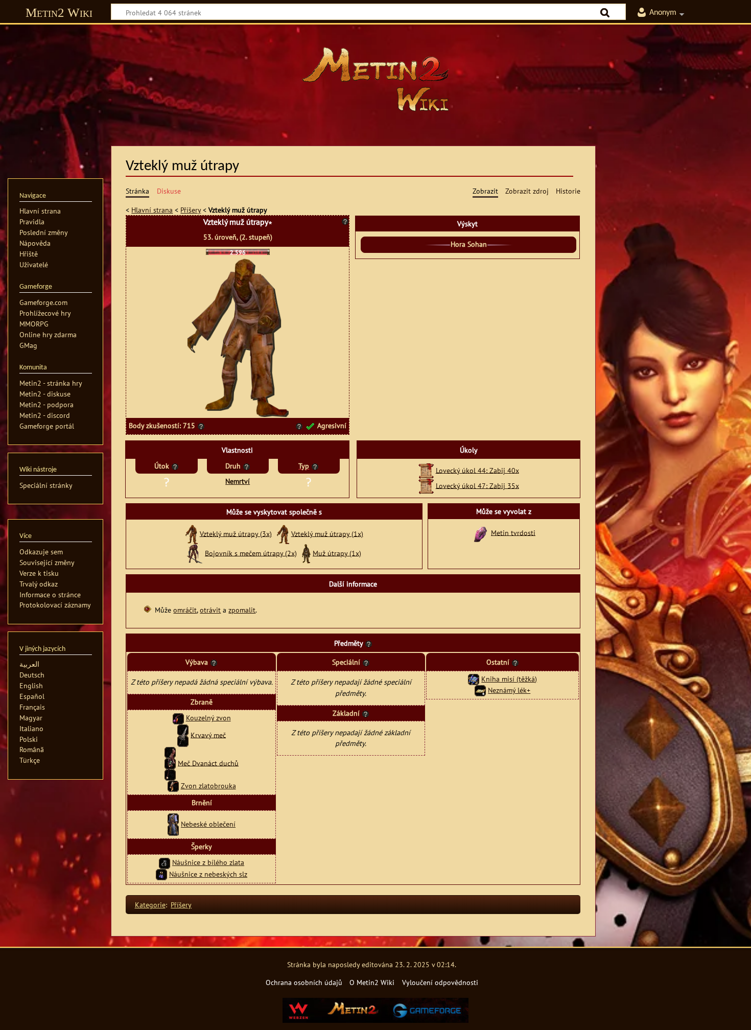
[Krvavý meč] (183, 734)
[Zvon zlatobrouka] (173, 785)
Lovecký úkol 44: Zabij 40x (477, 470)
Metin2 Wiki (59, 12)
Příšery (190, 210)
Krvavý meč (208, 734)
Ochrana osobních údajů (304, 982)
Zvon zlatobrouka (208, 785)
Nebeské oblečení (208, 824)
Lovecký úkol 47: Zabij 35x (477, 485)
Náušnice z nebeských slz (208, 874)
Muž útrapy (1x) (337, 552)
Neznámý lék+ (509, 690)
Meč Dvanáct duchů (208, 762)
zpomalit (241, 610)
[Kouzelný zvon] (178, 717)
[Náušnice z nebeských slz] (161, 874)
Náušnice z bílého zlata (208, 862)
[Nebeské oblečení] (173, 824)
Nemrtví (237, 481)
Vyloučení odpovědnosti (440, 982)
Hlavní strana (152, 210)
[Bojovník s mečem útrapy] (195, 552)
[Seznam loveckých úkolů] (426, 470)
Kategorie (150, 904)
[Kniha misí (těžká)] (473, 679)
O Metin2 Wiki (371, 982)
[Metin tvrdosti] (480, 532)
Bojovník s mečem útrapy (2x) (251, 552)
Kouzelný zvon (208, 717)
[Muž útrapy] (306, 552)
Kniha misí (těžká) (509, 679)
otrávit (210, 610)
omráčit (185, 610)
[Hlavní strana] (375, 79)
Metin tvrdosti (513, 532)
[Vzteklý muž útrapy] (191, 533)
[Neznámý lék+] (480, 690)
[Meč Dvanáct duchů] (170, 762)
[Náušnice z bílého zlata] (164, 862)
